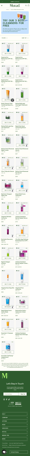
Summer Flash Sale (15, 1)
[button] (28, 6)
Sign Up (23, 394)
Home (7, 9)
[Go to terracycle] (18, 403)
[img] (15, 5)
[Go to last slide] (2, 1)
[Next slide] (28, 1)
